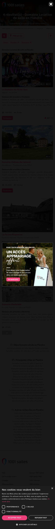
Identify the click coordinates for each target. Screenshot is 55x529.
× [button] (52, 488)
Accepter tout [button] (14, 518)
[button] (27, 524)
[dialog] (27, 507)
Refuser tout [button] (41, 518)
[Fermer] (51, 4)
